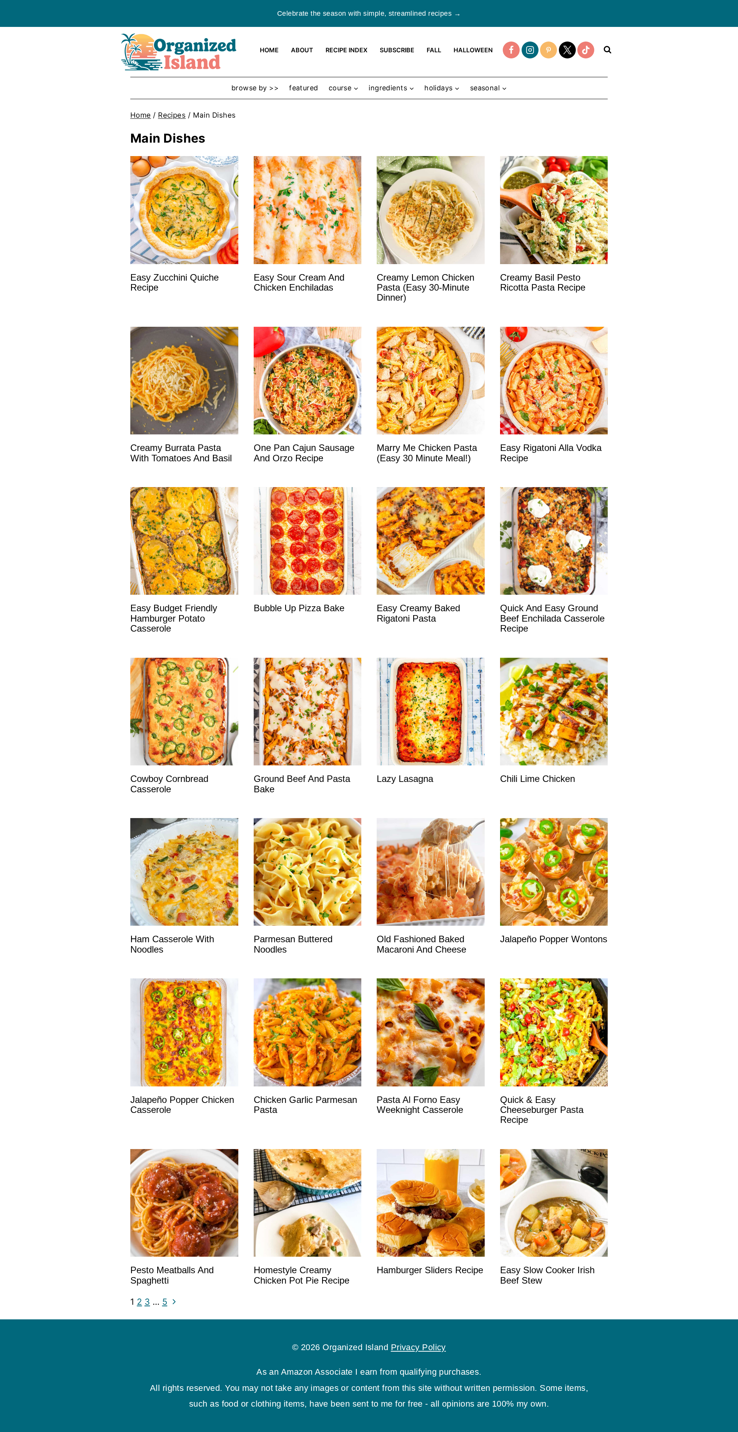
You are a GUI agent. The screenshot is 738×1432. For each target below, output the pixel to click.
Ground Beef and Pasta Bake (302, 783)
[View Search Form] (607, 50)
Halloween (473, 50)
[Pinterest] (548, 50)
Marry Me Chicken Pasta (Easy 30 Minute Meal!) (427, 452)
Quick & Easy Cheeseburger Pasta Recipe (541, 1109)
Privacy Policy (418, 1347)
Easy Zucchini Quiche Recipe (174, 282)
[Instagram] (530, 50)
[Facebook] (511, 50)
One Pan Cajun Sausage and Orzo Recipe (304, 452)
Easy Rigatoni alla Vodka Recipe (551, 452)
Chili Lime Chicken (537, 778)
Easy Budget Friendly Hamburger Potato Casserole (173, 618)
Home (269, 50)
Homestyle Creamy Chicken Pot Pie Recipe (301, 1275)
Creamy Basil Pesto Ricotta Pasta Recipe (542, 282)
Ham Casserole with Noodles (172, 944)
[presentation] (184, 210)
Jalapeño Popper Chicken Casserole (182, 1104)
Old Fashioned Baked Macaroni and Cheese (421, 944)
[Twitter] (567, 50)
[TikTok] (585, 50)
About (302, 50)
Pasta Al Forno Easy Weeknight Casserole (420, 1104)
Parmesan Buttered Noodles (293, 944)
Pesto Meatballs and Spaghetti (172, 1275)
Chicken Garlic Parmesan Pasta (305, 1104)
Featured (303, 88)
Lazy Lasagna (405, 778)
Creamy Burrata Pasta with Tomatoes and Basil (181, 452)
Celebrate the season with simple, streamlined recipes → (369, 13)
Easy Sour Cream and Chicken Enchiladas (299, 282)
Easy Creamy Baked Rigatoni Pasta (418, 613)
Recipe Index (346, 50)
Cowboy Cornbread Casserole (169, 783)
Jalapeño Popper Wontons (553, 939)
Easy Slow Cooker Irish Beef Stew (547, 1275)
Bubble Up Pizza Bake (299, 608)
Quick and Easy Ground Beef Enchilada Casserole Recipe (552, 618)
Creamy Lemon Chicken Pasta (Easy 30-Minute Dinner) (425, 287)
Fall (434, 50)
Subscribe (397, 50)
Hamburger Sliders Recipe (430, 1270)
